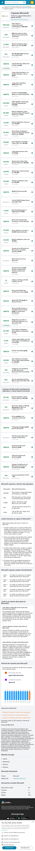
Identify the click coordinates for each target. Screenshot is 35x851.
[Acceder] (32, 2)
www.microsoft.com (19, 778)
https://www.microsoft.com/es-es (19, 19)
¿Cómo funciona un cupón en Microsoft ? (16, 715)
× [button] (33, 821)
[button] (17, 845)
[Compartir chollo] (28, 2)
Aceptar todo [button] (9, 847)
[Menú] (2, 2)
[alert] (17, 835)
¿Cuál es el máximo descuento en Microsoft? (17, 718)
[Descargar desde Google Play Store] (23, 818)
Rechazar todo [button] (25, 847)
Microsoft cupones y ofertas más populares (16, 712)
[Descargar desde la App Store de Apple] (11, 818)
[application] (17, 694)
